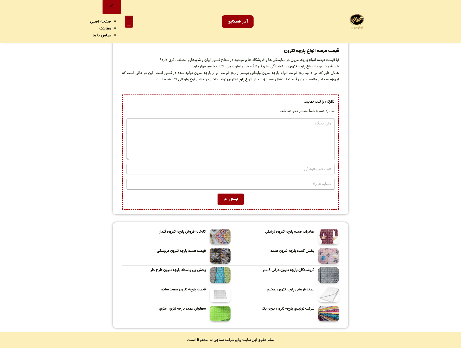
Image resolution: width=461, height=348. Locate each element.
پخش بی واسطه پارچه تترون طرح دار (178, 270)
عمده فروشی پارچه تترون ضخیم (290, 290)
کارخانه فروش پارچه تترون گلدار (182, 232)
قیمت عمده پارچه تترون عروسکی (181, 251)
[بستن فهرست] (112, 7)
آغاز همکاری (238, 21)
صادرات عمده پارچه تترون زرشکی (289, 232)
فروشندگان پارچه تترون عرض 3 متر (288, 270)
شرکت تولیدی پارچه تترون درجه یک (288, 309)
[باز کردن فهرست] (129, 22)
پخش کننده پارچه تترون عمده (292, 251)
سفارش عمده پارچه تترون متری (182, 309)
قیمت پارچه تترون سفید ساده (183, 290)
